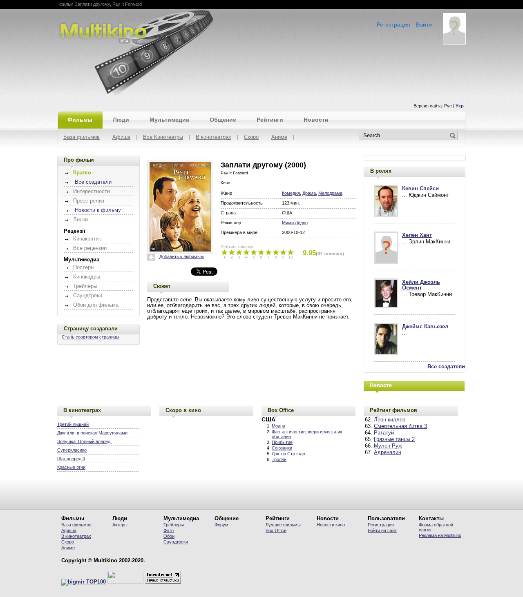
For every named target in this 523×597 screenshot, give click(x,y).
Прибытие (282, 442)
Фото (168, 530)
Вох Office (276, 530)
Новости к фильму (98, 210)
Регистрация (393, 24)
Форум (221, 524)
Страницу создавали (91, 328)
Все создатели (93, 182)
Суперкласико (72, 450)
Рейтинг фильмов (393, 410)
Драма (309, 193)
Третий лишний (73, 424)
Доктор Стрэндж (288, 453)
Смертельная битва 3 (400, 426)
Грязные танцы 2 (394, 439)
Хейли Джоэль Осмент (421, 285)
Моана (278, 425)
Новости (316, 119)
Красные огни (71, 467)
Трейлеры (173, 524)
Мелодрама (330, 193)
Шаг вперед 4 (71, 458)
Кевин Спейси (420, 189)
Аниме (279, 137)
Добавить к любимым (181, 256)
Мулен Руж (388, 446)
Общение (223, 119)
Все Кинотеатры (163, 137)
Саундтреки (175, 541)
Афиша (121, 137)
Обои (168, 536)
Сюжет (161, 286)
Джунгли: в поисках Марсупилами (92, 432)
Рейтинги (270, 119)
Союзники (282, 448)
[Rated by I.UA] (125, 582)
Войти (424, 24)
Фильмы (79, 119)
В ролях (380, 171)
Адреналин (387, 452)
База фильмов (81, 137)
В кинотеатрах (213, 137)
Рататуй (384, 433)
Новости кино (331, 524)
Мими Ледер (295, 222)
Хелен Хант (417, 235)
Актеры (119, 524)
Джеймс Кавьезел (425, 327)
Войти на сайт (382, 530)
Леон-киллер (389, 420)
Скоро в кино (183, 410)
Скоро (251, 137)
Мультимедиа (169, 119)
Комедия (291, 193)
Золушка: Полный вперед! (84, 441)
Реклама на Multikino (440, 535)
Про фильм (79, 160)
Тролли (279, 459)
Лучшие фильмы (283, 524)
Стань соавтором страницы (90, 336)
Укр (460, 105)
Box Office (281, 410)
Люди (121, 119)
